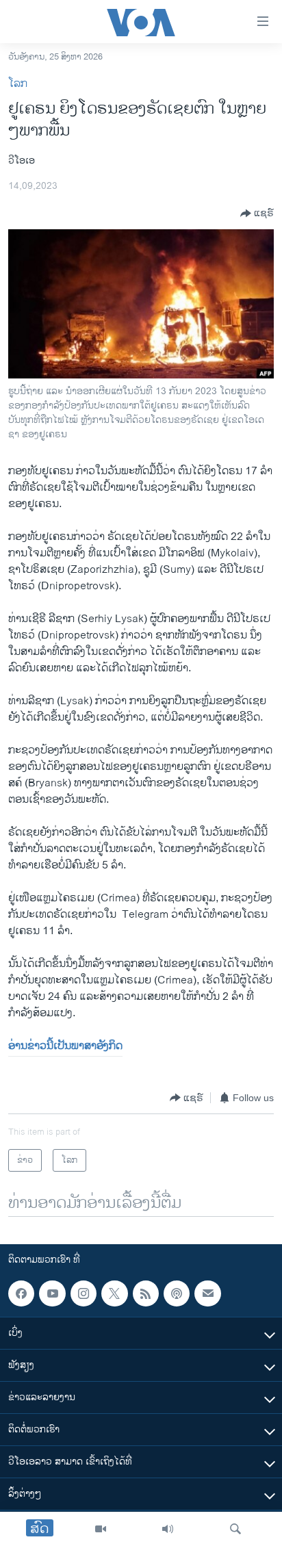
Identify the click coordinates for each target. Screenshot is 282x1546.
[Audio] (167, 1529)
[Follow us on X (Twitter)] (114, 1293)
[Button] (257, 213)
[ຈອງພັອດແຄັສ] (207, 1293)
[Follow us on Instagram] (83, 1293)
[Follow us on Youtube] (52, 1293)
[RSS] (146, 1293)
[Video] (100, 1529)
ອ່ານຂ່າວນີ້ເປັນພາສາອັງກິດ (65, 1046)
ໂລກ (17, 84)
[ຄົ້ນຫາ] (235, 1529)
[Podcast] (177, 1293)
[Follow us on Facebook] (21, 1293)
